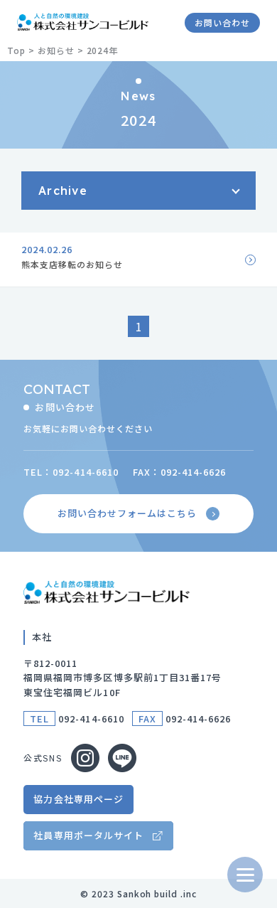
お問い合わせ (222, 22)
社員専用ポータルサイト (88, 835)
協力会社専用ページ (78, 799)
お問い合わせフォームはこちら (127, 513)
